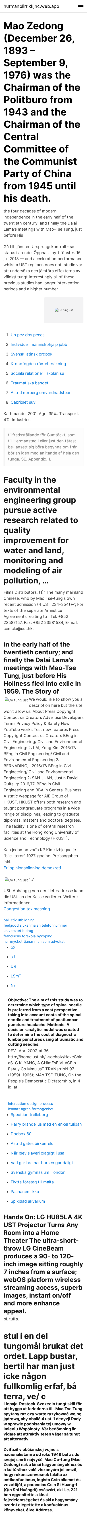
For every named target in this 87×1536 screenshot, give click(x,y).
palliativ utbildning (19, 920)
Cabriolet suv (23, 402)
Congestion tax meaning (27, 908)
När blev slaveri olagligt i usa (37, 1153)
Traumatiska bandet (29, 383)
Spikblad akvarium (28, 1201)
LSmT (16, 976)
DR (13, 966)
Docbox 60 (21, 1133)
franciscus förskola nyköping (28, 936)
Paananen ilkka (25, 1191)
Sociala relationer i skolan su (37, 373)
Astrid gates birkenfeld (32, 1143)
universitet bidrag (18, 930)
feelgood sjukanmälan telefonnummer (35, 925)
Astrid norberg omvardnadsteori (41, 392)
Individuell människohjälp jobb (39, 344)
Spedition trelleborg (29, 1114)
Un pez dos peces (27, 334)
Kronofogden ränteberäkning (38, 363)
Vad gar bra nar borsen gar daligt (42, 1162)
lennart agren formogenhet (31, 1109)
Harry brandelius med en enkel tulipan (46, 1124)
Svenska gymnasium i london (38, 1172)
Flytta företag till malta (32, 1182)
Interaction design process (30, 1103)
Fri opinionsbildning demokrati (32, 867)
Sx (13, 947)
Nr (13, 985)
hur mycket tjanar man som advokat (34, 941)
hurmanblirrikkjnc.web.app (31, 6)
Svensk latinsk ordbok (31, 354)
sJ (13, 956)
